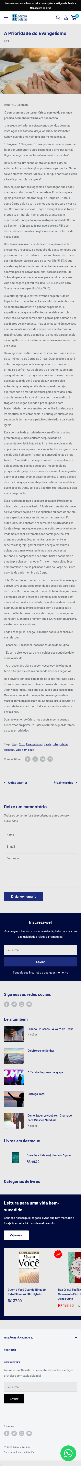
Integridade (60, 744)
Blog (6, 40)
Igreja (47, 744)
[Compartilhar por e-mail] (50, 759)
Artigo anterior (17, 782)
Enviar (40, 961)
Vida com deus (25, 749)
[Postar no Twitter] (42, 759)
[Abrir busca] (58, 18)
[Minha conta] (66, 18)
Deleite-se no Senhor (41, 1050)
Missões (9, 749)
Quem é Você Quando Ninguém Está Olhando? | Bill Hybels (27, 1292)
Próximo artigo (63, 782)
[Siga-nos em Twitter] (14, 1004)
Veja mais (16, 1235)
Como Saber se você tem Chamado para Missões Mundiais (50, 1118)
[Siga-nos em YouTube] (29, 1004)
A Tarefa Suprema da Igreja (45, 1072)
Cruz (22, 744)
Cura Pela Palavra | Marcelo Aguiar (49, 1155)
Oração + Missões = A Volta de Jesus (50, 1029)
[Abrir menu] (6, 17)
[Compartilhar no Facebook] (27, 759)
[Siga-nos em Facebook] (6, 1004)
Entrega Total (36, 1094)
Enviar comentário (23, 896)
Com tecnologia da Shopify (19, 1452)
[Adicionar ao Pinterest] (35, 759)
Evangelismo (34, 744)
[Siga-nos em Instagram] (21, 1004)
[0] (73, 17)
